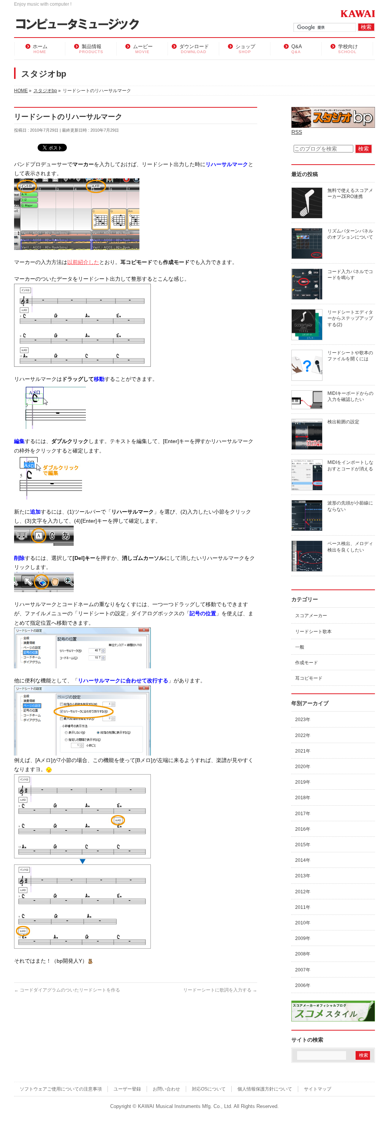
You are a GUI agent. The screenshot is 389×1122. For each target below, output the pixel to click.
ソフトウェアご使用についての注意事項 (61, 1089)
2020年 (302, 766)
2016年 (302, 829)
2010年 (302, 923)
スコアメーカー (311, 615)
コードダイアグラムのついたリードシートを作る (67, 990)
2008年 (302, 954)
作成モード (306, 662)
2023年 (302, 719)
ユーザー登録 (127, 1089)
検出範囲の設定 (343, 421)
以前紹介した (83, 262)
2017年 (302, 813)
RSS (296, 132)
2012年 (302, 891)
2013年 (302, 875)
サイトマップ (317, 1089)
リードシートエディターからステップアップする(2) (350, 318)
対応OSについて (209, 1089)
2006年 (302, 985)
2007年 (302, 970)
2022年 (302, 735)
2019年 (302, 782)
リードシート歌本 (313, 631)
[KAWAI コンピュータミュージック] (80, 25)
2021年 (302, 751)
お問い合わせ (166, 1089)
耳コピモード (309, 678)
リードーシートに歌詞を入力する (220, 990)
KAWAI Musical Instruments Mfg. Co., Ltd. (185, 1106)
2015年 (302, 844)
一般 (299, 647)
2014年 (302, 860)
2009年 (302, 938)
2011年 (302, 907)
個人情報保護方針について (264, 1089)
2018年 (302, 797)
